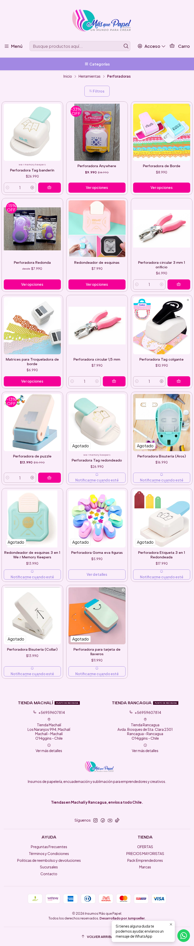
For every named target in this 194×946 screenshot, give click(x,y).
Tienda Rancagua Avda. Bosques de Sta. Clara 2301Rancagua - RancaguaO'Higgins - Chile (145, 731)
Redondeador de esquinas (96, 262)
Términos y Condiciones (49, 853)
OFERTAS (145, 846)
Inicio (67, 76)
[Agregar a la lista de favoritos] (57, 127)
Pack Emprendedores (145, 860)
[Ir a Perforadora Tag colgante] (161, 325)
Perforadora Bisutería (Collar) (32, 649)
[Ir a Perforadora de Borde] (161, 132)
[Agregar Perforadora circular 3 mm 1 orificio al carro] (178, 284)
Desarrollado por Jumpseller (122, 918)
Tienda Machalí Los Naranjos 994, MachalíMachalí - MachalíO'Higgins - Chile (49, 731)
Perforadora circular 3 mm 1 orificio (161, 264)
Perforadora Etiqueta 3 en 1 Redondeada (161, 554)
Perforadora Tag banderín (32, 170)
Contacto (48, 873)
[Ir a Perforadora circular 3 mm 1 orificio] (161, 228)
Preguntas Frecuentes (49, 846)
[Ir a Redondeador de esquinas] (97, 228)
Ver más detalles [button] (49, 750)
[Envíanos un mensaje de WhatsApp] (183, 935)
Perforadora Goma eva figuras (97, 552)
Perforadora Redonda (32, 262)
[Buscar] (126, 46)
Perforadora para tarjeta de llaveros (97, 651)
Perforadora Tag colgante (161, 359)
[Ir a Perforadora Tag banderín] (32, 132)
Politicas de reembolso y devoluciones (49, 860)
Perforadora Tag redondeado (97, 460)
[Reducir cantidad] (7, 187)
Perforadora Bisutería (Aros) (161, 456)
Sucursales (49, 867)
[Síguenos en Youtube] (110, 820)
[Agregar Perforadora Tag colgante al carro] (178, 381)
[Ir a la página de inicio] (97, 21)
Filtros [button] (98, 91)
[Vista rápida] (57, 135)
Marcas (145, 867)
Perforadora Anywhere (97, 166)
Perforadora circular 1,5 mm (97, 359)
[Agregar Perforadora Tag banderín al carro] (49, 188)
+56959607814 (51, 712)
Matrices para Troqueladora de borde (32, 361)
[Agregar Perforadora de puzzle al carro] (49, 478)
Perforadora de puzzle (32, 456)
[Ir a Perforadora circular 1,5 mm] (97, 325)
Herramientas (90, 76)
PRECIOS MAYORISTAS (145, 853)
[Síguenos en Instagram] (95, 820)
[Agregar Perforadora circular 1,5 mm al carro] (114, 381)
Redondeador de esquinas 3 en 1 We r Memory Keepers (32, 554)
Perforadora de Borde (161, 166)
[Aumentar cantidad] (32, 187)
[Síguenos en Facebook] (102, 820)
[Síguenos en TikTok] (117, 820)
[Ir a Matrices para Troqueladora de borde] (32, 325)
